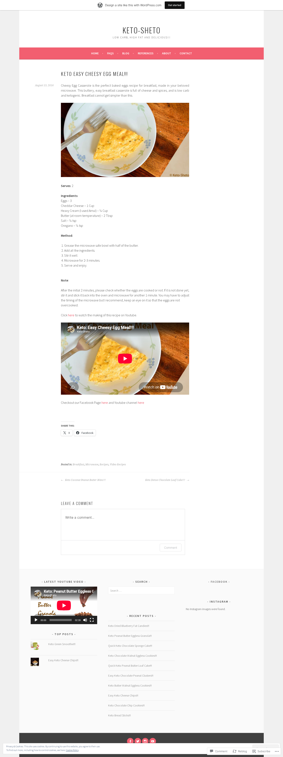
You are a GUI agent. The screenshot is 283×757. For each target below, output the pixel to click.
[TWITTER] (137, 741)
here (71, 315)
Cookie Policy (72, 750)
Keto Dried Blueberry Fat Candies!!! (128, 626)
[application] (64, 605)
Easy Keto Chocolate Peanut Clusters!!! (130, 675)
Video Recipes (118, 464)
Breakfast (78, 464)
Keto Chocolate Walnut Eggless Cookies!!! (132, 656)
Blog (125, 53)
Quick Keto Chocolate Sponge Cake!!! (130, 646)
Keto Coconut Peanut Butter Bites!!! (85, 480)
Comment (170, 547)
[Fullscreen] (92, 620)
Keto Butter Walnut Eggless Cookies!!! (130, 685)
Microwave (91, 464)
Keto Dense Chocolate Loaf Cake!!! (165, 480)
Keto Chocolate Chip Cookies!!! (126, 705)
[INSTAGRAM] (145, 741)
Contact (186, 53)
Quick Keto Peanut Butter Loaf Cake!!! (130, 665)
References (146, 53)
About (166, 53)
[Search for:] (141, 590)
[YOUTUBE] (152, 741)
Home (95, 53)
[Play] (36, 620)
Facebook (219, 582)
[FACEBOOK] (130, 741)
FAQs (110, 53)
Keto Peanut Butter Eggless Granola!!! (130, 636)
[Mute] (85, 620)
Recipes (104, 464)
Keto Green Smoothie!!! (61, 644)
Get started (174, 5)
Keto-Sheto (141, 29)
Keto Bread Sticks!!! (119, 715)
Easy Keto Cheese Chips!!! (63, 660)
